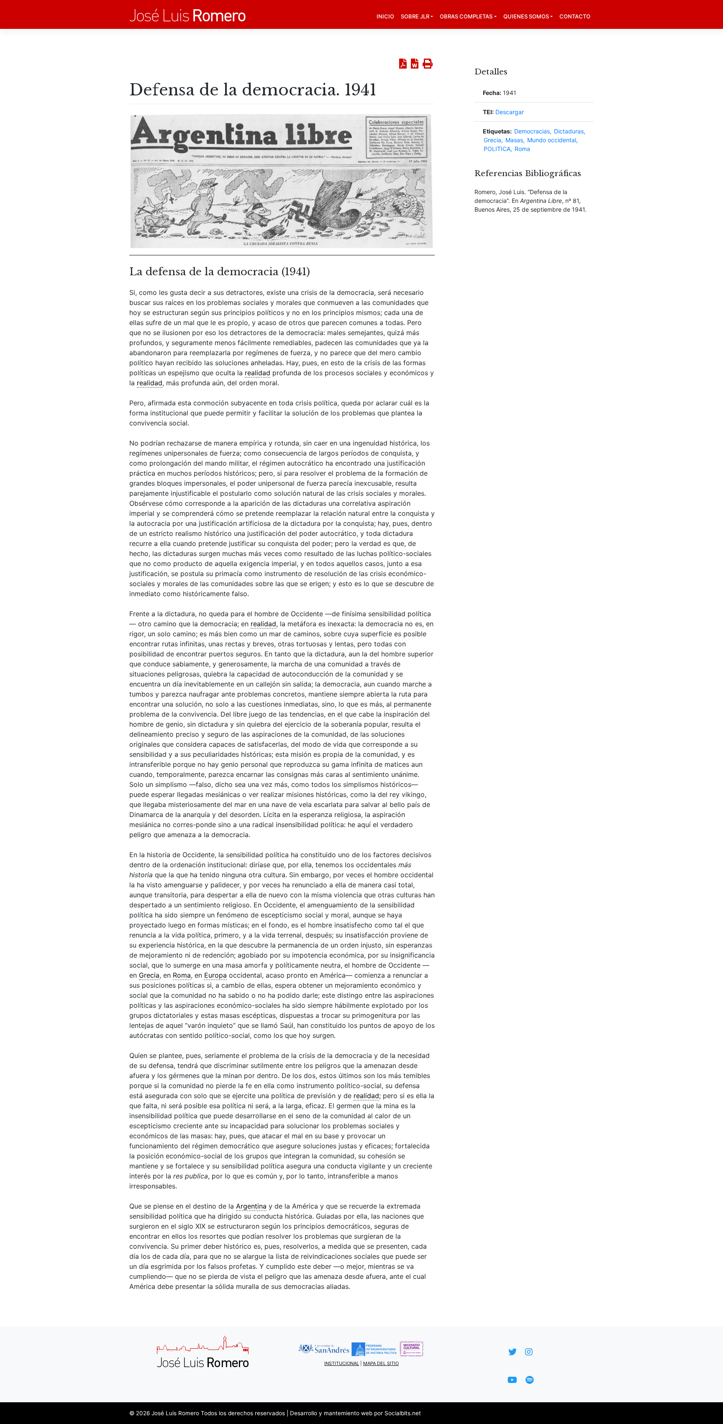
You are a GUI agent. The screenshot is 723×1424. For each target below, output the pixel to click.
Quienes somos (526, 16)
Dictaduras (569, 131)
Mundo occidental (551, 139)
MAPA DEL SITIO (381, 1363)
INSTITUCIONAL (341, 1363)
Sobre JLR (415, 16)
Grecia (492, 139)
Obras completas (466, 16)
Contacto (574, 16)
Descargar (509, 111)
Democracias (532, 131)
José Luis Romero (175, 1413)
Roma (522, 148)
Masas (514, 139)
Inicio (385, 16)
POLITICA (497, 148)
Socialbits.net (403, 1413)
